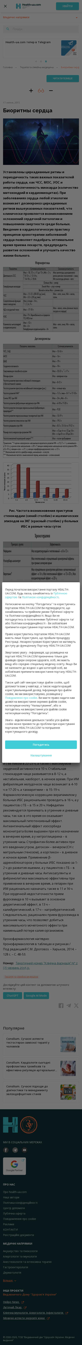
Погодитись (41, 744)
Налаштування (41, 755)
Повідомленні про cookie (21, 698)
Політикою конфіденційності (40, 597)
